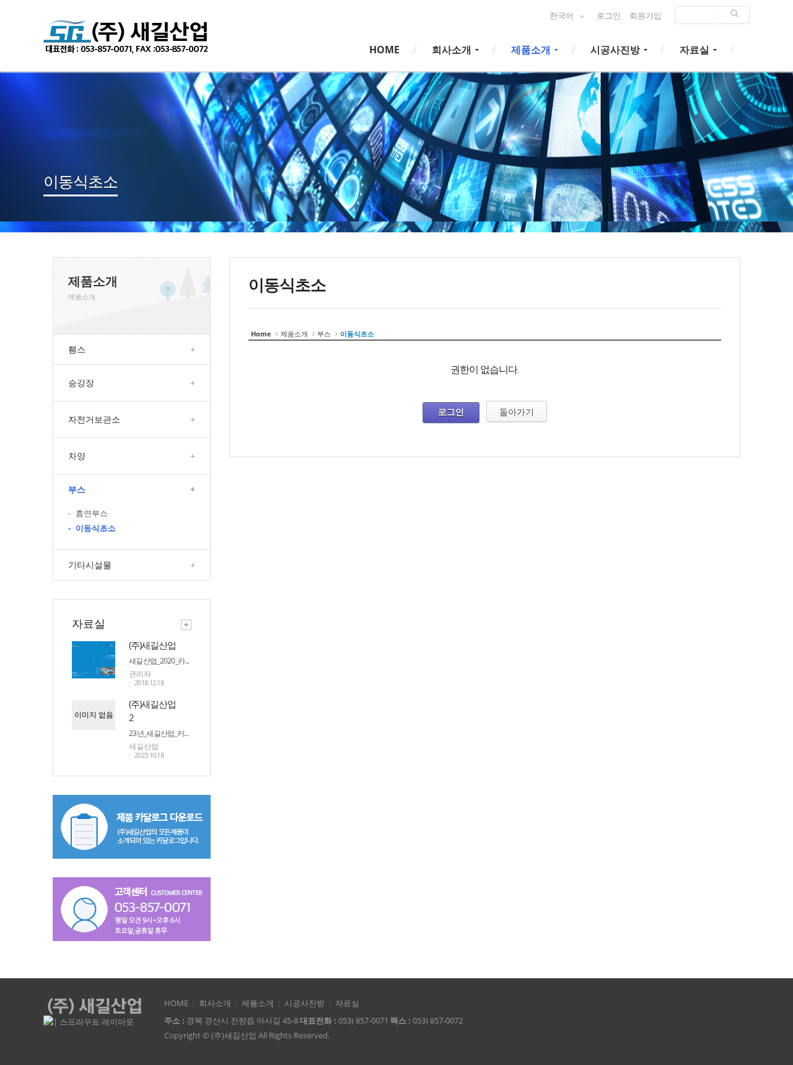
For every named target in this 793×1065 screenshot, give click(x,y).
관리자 (140, 673)
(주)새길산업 (152, 645)
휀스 (131, 349)
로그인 (609, 16)
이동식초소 (92, 528)
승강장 (131, 382)
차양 (131, 456)
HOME (384, 49)
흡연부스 (88, 513)
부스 (131, 489)
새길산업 (144, 746)
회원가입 (645, 16)
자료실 (696, 49)
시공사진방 (616, 49)
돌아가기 (516, 412)
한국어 (563, 16)
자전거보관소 (131, 419)
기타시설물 (131, 565)
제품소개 (532, 49)
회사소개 (453, 49)
